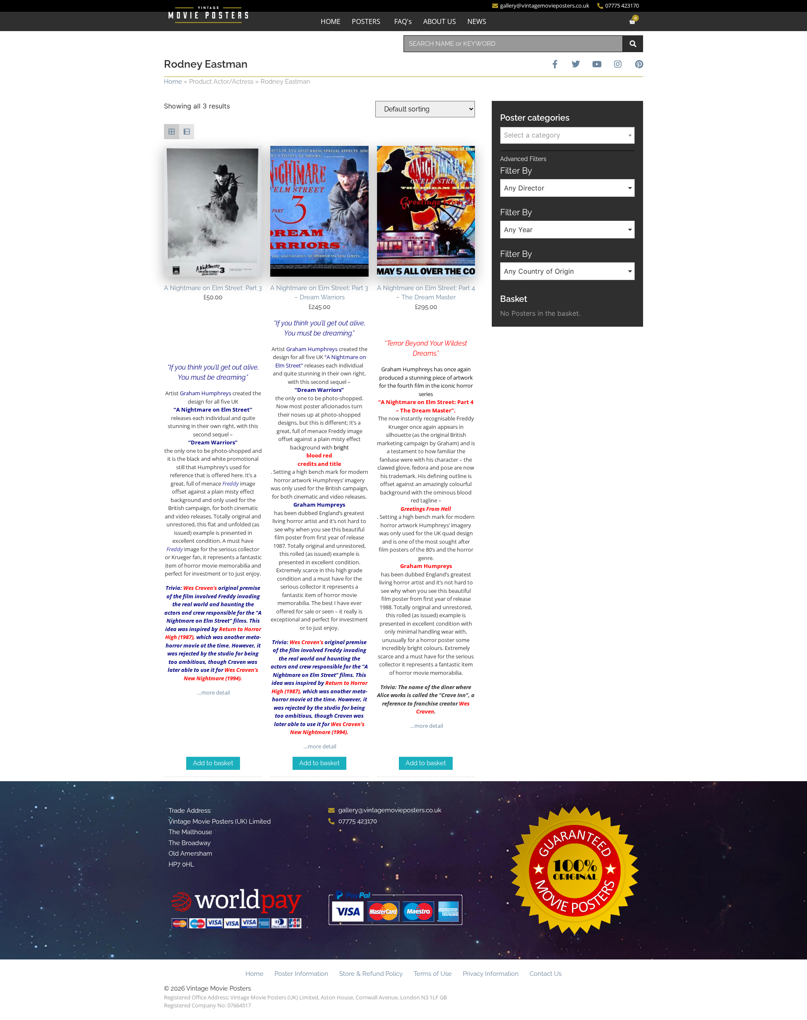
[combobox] (513, 43)
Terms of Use (433, 974)
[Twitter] (576, 64)
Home (173, 81)
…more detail (213, 692)
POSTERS (366, 21)
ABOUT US (439, 21)
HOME (330, 21)
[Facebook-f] (555, 64)
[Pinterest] (639, 64)
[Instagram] (618, 64)
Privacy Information (491, 974)
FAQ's (403, 21)
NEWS (476, 21)
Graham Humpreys (319, 504)
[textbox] (567, 135)
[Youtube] (597, 64)
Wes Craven (198, 588)
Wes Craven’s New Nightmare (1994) (221, 674)
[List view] (186, 131)
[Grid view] (171, 131)
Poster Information (301, 974)
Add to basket (213, 763)
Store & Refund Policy (371, 974)
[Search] (633, 43)
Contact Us (546, 974)
